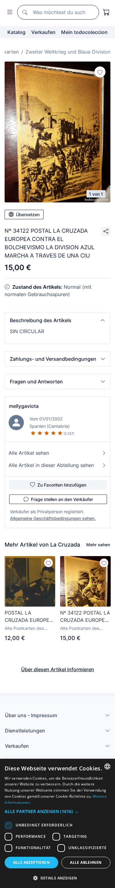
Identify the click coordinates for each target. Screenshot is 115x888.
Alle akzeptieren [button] (31, 862)
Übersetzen (28, 214)
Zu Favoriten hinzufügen (61, 484)
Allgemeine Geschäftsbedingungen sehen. (53, 518)
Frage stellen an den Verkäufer (62, 499)
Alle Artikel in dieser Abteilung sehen (51, 465)
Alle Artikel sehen (29, 453)
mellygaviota (24, 406)
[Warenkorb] (106, 12)
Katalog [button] (16, 32)
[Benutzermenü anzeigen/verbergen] (8, 12)
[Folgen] (99, 71)
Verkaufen (43, 32)
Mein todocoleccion (84, 32)
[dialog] (57, 823)
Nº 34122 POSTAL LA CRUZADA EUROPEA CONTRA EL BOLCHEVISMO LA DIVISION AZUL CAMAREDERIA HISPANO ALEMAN (85, 617)
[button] (57, 320)
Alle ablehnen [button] (86, 862)
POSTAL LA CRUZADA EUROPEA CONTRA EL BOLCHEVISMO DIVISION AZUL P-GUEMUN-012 (29, 617)
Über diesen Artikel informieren (57, 669)
